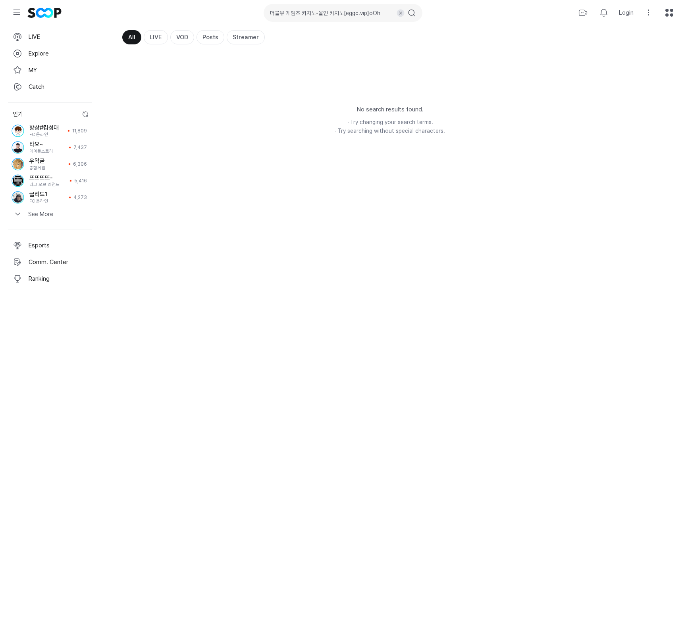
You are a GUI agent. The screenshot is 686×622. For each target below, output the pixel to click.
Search (411, 13)
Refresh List (85, 114)
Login (626, 12)
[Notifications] (604, 13)
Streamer (246, 37)
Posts (210, 37)
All (131, 37)
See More (40, 214)
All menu (669, 13)
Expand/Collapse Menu (17, 12)
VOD (182, 37)
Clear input (401, 13)
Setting (649, 13)
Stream (583, 13)
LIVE (156, 37)
